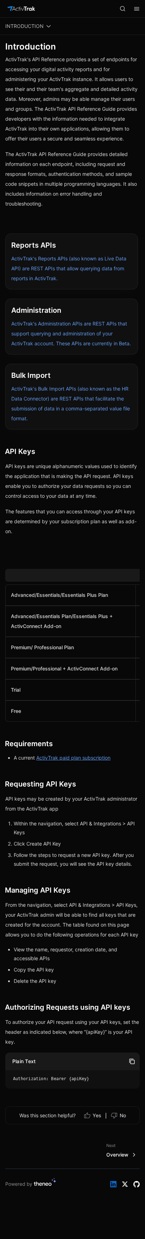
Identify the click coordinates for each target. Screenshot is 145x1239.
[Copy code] (131, 1061)
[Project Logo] (21, 9)
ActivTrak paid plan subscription (73, 758)
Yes (97, 1115)
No (123, 1115)
